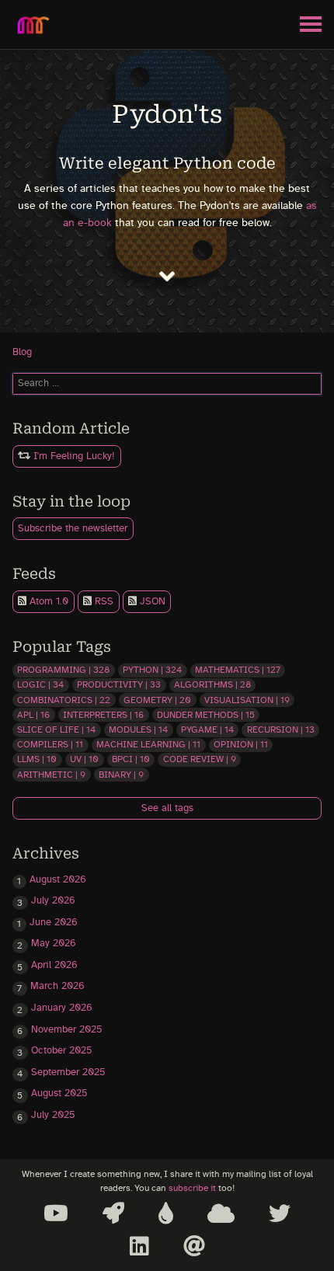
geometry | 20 (157, 700)
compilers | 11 (50, 744)
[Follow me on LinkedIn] (139, 1246)
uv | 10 (84, 759)
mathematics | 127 (237, 669)
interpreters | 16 (103, 714)
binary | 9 (121, 774)
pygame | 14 (207, 729)
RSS (102, 602)
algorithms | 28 (212, 684)
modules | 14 (138, 729)
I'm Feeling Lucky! (72, 456)
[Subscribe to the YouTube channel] (55, 1213)
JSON (151, 602)
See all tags (167, 808)
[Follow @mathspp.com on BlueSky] (221, 1213)
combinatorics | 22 (63, 700)
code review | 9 (199, 759)
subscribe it (192, 1188)
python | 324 (152, 669)
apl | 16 (33, 714)
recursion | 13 (281, 729)
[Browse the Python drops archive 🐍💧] (165, 1213)
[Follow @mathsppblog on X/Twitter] (280, 1213)
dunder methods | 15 (206, 714)
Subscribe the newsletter (72, 529)
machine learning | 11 (148, 744)
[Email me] (194, 1246)
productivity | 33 (119, 684)
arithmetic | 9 (51, 774)
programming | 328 (63, 669)
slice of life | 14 (56, 729)
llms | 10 (37, 759)
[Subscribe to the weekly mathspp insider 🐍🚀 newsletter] (113, 1213)
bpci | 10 (131, 759)
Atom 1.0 (47, 602)
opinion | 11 (241, 744)
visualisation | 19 (247, 700)
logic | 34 (40, 684)
